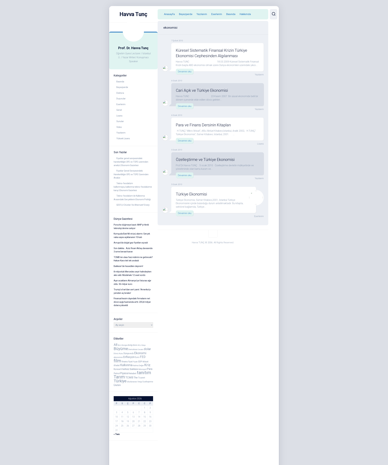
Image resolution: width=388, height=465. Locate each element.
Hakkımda (245, 14)
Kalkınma (126, 365)
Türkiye (120, 381)
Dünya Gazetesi (123, 218)
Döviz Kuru (118, 353)
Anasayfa (169, 14)
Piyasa (124, 373)
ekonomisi (118, 357)
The (136, 377)
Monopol (143, 369)
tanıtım (144, 372)
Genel (119, 110)
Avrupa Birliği (127, 345)
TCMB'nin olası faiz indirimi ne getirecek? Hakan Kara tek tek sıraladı (133, 259)
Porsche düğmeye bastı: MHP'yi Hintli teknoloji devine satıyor (131, 226)
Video (119, 127)
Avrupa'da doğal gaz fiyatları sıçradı (131, 242)
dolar (147, 349)
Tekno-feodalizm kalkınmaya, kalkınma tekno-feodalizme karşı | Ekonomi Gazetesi (133, 187)
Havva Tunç (133, 14)
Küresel (117, 369)
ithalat (117, 365)
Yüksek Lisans (123, 138)
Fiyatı (135, 362)
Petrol (117, 373)
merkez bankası (129, 369)
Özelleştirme (147, 382)
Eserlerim (120, 104)
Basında (120, 81)
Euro (137, 357)
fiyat (130, 361)
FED (143, 357)
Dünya (126, 353)
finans (125, 361)
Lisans (119, 116)
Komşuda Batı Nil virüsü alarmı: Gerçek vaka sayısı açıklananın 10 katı (132, 235)
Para (149, 369)
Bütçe (144, 345)
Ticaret (141, 377)
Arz (119, 345)
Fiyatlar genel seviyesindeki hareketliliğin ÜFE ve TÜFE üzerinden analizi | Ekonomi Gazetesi (131, 162)
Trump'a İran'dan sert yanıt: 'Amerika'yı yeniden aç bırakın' (132, 291)
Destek (140, 349)
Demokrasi (133, 349)
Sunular (120, 121)
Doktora (120, 93)
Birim (135, 345)
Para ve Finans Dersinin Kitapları (203, 125)
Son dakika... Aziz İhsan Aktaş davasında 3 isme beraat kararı (133, 250)
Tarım (119, 376)
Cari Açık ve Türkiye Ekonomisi (202, 90)
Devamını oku (184, 71)
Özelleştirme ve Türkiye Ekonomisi (205, 159)
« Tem (117, 434)
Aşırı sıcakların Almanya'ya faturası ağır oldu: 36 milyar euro (132, 282)
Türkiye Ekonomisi (191, 194)
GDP (140, 361)
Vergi (139, 382)
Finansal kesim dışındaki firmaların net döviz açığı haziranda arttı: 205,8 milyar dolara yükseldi (132, 302)
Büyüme (121, 348)
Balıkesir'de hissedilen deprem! (128, 266)
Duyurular (121, 98)
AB (115, 345)
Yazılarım (120, 132)
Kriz (147, 365)
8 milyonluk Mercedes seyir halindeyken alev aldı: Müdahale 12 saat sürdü (132, 273)
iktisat (145, 361)
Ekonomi (140, 353)
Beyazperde (122, 87)
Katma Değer (138, 365)
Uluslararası (132, 382)
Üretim (117, 385)
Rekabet (132, 373)
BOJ (139, 345)
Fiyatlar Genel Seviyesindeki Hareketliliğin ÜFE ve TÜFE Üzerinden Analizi (131, 174)
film (117, 360)
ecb (132, 353)
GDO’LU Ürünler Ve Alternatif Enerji (132, 205)
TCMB (129, 377)
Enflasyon (128, 357)
